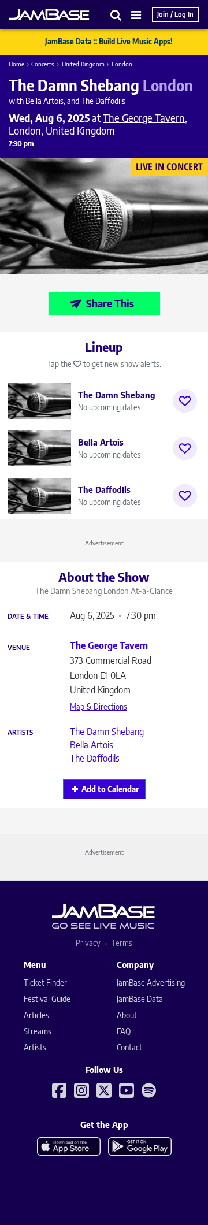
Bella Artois (91, 745)
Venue (19, 647)
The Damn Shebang (107, 731)
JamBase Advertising (151, 983)
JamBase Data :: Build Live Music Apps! (109, 41)
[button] (116, 14)
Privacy (88, 943)
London (122, 64)
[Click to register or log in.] (185, 401)
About (127, 1015)
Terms (122, 943)
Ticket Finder (45, 983)
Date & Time (28, 616)
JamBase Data (140, 999)
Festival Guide (47, 999)
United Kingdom (83, 64)
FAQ (124, 1031)
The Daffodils (95, 758)
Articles (36, 1015)
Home (16, 64)
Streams (37, 1031)
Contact (129, 1047)
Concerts (42, 64)
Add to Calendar (110, 789)
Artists (20, 732)
